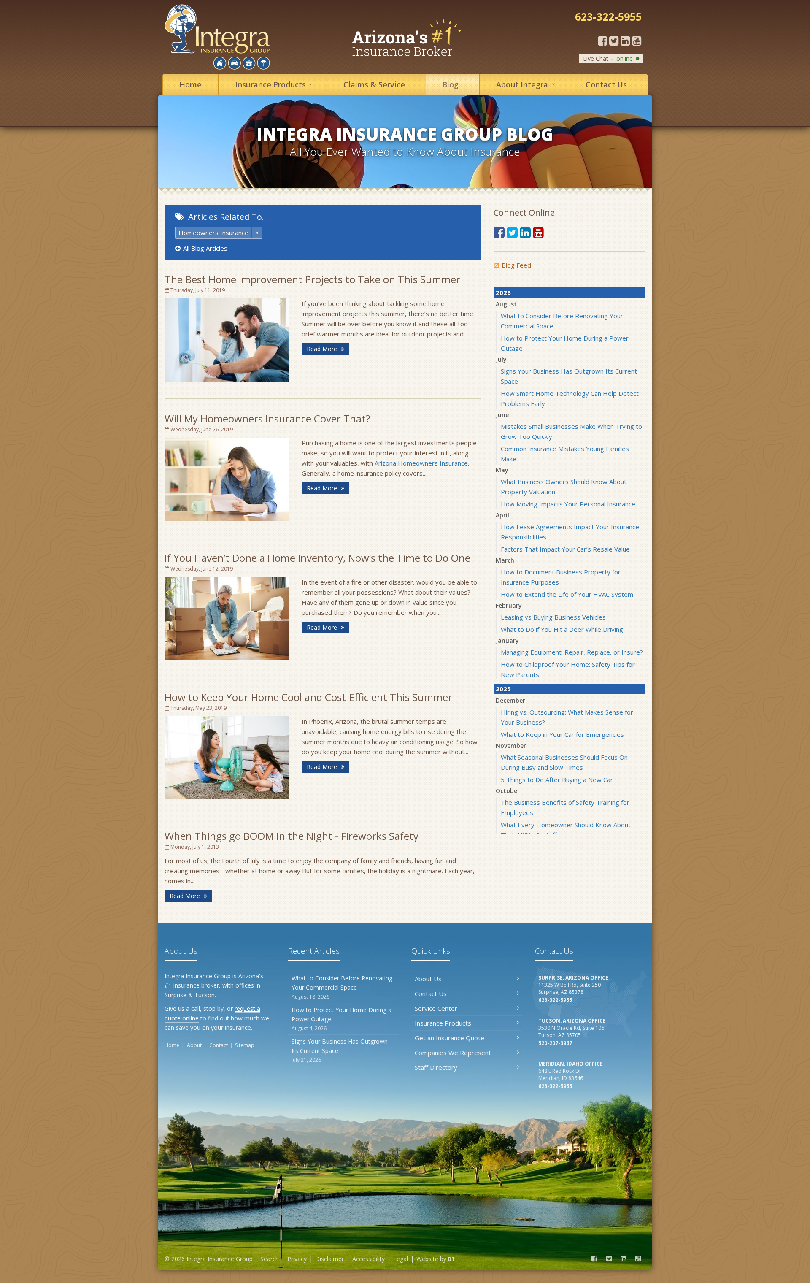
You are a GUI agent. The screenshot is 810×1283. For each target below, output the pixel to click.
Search (269, 1259)
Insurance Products (443, 1023)
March (505, 560)
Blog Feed (516, 265)
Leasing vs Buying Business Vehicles (553, 617)
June (502, 415)
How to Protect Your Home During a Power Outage (342, 1019)
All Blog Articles (205, 248)
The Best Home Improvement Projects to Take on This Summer (312, 279)
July (501, 359)
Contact (611, 84)
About (527, 84)
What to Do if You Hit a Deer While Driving (562, 629)
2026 (503, 292)
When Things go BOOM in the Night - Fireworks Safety (291, 836)
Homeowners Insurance (213, 232)
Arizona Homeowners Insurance (421, 463)
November (511, 746)
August (506, 304)
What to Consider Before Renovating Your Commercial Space (342, 987)
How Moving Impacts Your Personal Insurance (568, 504)
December (510, 700)
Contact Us (431, 993)
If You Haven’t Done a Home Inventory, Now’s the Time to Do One (317, 558)
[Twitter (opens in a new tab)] (613, 40)
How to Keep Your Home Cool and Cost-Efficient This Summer (308, 697)
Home (190, 84)
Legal (400, 1259)
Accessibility (368, 1259)
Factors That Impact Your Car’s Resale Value (565, 549)
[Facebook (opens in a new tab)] (602, 40)
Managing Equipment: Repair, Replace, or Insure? (572, 652)
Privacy (297, 1259)
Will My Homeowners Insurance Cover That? (267, 418)
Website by (435, 1259)
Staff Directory (436, 1067)
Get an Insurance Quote (449, 1038)
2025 (503, 689)
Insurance (275, 84)
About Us (428, 978)
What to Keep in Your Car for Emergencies (562, 734)
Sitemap (244, 1045)
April (502, 515)
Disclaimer (329, 1259)
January (507, 640)
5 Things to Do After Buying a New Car (557, 779)
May (502, 470)
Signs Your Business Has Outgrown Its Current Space (340, 1050)
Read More (323, 349)
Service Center (436, 1008)
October (508, 791)
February (509, 605)
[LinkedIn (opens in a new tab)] (625, 40)
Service (379, 84)
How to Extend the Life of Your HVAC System (567, 594)
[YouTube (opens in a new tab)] (636, 40)
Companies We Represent (453, 1052)
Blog (455, 84)
